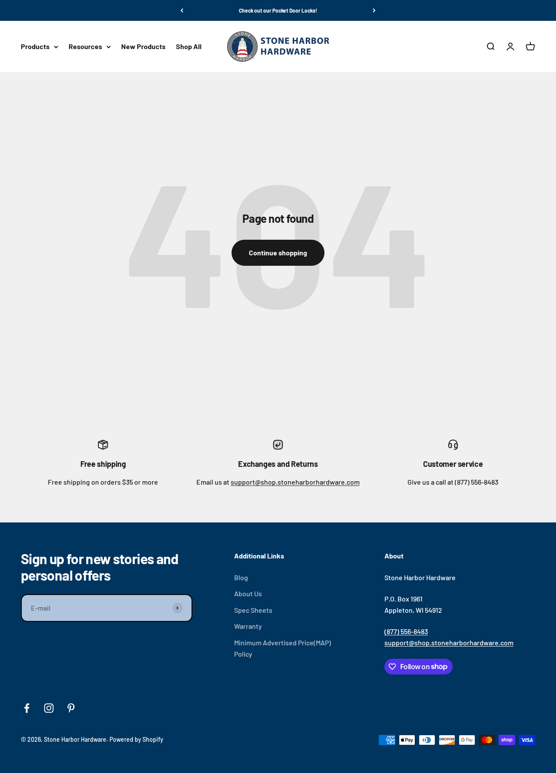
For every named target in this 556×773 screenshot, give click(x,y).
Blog (241, 577)
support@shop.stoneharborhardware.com (295, 482)
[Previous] (181, 10)
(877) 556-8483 (406, 631)
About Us (248, 593)
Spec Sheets (253, 610)
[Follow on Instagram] (49, 708)
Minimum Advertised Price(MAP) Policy (282, 648)
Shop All (189, 47)
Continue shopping (278, 252)
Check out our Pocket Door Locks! (278, 10)
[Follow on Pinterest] (71, 708)
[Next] (374, 10)
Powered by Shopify (136, 739)
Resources (85, 47)
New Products (143, 47)
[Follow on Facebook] (27, 708)
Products (35, 47)
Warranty (248, 626)
